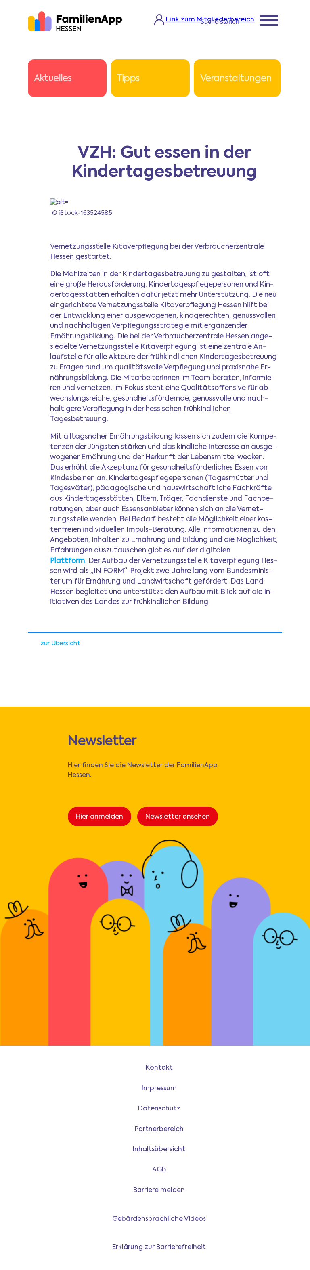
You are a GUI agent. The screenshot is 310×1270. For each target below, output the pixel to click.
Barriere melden (159, 1190)
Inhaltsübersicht (159, 1149)
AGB (159, 1170)
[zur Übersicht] (32, 646)
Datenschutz (159, 1109)
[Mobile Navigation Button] (269, 21)
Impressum (159, 1088)
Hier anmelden (99, 817)
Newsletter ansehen (177, 817)
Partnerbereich (159, 1129)
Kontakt (159, 1068)
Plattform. (68, 561)
